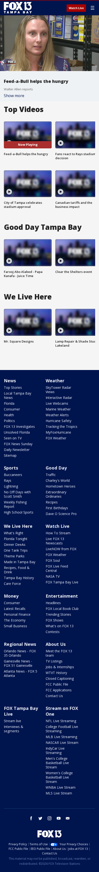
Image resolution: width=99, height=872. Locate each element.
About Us (56, 644)
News (10, 380)
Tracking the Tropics (61, 426)
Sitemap (10, 455)
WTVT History (56, 672)
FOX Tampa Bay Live (62, 582)
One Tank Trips (16, 550)
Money (11, 596)
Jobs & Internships (60, 667)
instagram (49, 818)
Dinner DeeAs (14, 544)
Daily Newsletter (17, 449)
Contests (53, 631)
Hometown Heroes (60, 486)
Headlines (53, 603)
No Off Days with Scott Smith (17, 494)
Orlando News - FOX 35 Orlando (20, 653)
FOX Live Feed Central (57, 568)
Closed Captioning (60, 678)
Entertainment (62, 596)
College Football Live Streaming (62, 728)
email (68, 818)
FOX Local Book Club (62, 608)
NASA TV (53, 576)
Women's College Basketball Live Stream (59, 777)
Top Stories (13, 387)
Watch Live (76, 8)
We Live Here (18, 526)
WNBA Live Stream (60, 787)
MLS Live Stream (59, 793)
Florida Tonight (15, 538)
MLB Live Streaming (61, 736)
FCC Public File (57, 684)
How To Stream (58, 533)
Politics (9, 420)
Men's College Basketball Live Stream (57, 762)
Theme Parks (14, 556)
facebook (31, 818)
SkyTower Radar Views (58, 389)
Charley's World (58, 480)
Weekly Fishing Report (15, 504)
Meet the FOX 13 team (59, 653)
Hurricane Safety (58, 420)
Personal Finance (17, 614)
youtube (58, 818)
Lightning (11, 486)
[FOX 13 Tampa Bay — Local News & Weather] (18, 7)
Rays (7, 480)
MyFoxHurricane (58, 432)
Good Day (56, 468)
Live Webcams (57, 403)
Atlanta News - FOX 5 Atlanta (20, 673)
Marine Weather (58, 409)
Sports (11, 468)
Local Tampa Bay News (17, 395)
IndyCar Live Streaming (55, 750)
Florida (9, 403)
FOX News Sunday (18, 444)
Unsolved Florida (17, 432)
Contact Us (54, 696)
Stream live (12, 721)
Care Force (12, 583)
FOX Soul (53, 560)
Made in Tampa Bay (19, 562)
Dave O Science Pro (61, 513)
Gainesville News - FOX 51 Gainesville (18, 663)
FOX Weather (56, 438)
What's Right (13, 533)
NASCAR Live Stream (62, 742)
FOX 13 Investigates (19, 426)
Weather (55, 380)
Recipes (52, 502)
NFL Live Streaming (61, 721)
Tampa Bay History (19, 577)
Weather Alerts (57, 415)
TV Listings (54, 661)
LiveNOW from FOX (61, 549)
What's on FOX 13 (60, 626)
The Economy (14, 620)
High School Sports (18, 512)
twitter (40, 818)
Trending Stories (58, 614)
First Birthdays (57, 508)
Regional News (20, 644)
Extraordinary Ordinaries (56, 494)
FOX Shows (54, 620)
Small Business (15, 626)
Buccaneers (13, 474)
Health (9, 415)
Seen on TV (13, 438)
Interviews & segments (13, 728)
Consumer (12, 409)
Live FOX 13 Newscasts (55, 540)
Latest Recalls (14, 608)
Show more (14, 95)
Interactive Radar (59, 397)
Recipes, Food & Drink (17, 569)
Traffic (51, 474)
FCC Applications (59, 690)
